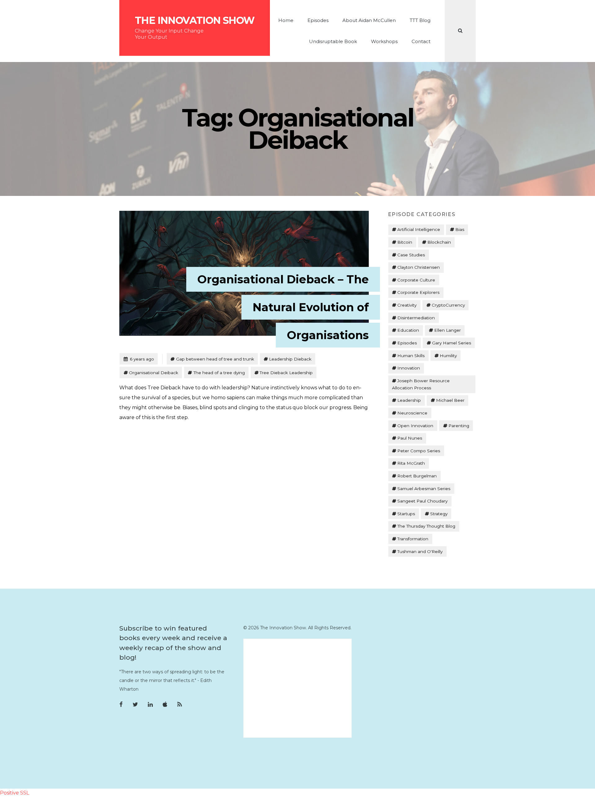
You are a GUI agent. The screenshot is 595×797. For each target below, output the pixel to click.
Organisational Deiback (153, 372)
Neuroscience (412, 412)
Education (408, 330)
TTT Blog (420, 20)
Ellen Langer (447, 330)
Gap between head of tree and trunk (215, 358)
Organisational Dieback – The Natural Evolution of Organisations (283, 307)
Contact (421, 41)
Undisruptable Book (333, 41)
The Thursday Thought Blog (426, 526)
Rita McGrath (411, 463)
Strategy (438, 513)
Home (285, 20)
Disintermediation (416, 317)
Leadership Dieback (290, 358)
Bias (459, 229)
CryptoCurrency (448, 305)
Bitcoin (404, 242)
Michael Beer (450, 400)
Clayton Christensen (418, 267)
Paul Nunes (409, 438)
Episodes (317, 20)
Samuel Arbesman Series (423, 488)
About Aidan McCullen (369, 20)
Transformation (412, 538)
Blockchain (439, 242)
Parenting (458, 425)
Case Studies (411, 254)
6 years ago (138, 358)
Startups (406, 513)
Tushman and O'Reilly (420, 551)
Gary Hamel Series (451, 342)
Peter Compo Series (418, 450)
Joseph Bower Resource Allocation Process (421, 384)
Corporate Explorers (418, 292)
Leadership (409, 400)
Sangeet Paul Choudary (422, 500)
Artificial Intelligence (418, 229)
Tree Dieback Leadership (286, 372)
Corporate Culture (416, 279)
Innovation (408, 367)
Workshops (384, 41)
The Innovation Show (194, 20)
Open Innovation (415, 425)
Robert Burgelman (417, 475)
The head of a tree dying (219, 372)
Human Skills (411, 355)
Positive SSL (14, 793)
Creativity (406, 305)
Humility (448, 355)
